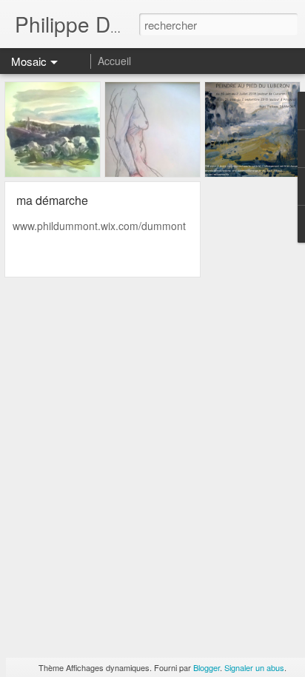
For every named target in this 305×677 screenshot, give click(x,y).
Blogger (206, 667)
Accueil (114, 60)
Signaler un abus (254, 667)
